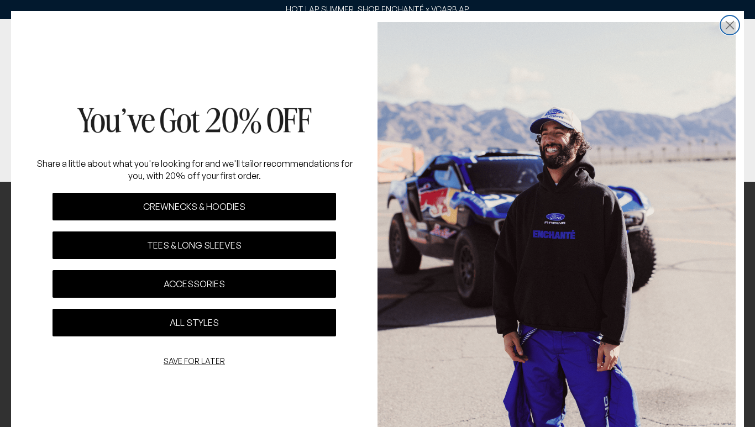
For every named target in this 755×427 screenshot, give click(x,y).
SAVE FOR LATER (194, 361)
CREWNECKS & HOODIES (194, 206)
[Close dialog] (730, 25)
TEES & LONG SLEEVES (194, 245)
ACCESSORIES (194, 283)
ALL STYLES (194, 322)
